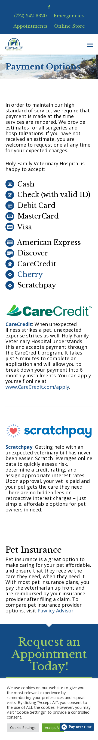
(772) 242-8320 (30, 15)
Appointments (30, 26)
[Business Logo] (14, 44)
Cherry (30, 274)
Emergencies (69, 15)
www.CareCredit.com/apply (37, 387)
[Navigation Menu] (90, 44)
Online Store (69, 26)
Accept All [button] (52, 727)
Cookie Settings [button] (23, 727)
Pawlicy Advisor (56, 610)
